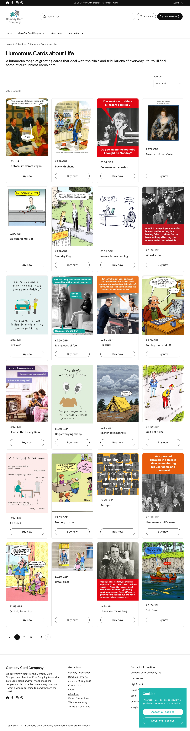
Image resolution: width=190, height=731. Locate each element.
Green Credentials (78, 698)
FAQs (71, 689)
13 (42, 637)
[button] (170, 16)
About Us (73, 693)
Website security (77, 702)
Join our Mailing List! (79, 681)
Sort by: (158, 76)
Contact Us (74, 685)
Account (148, 16)
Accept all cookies (162, 712)
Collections (20, 44)
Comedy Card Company (40, 725)
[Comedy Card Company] (14, 17)
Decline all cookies (163, 720)
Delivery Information (79, 672)
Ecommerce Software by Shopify (72, 725)
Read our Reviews (78, 676)
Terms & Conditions (79, 706)
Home (9, 44)
